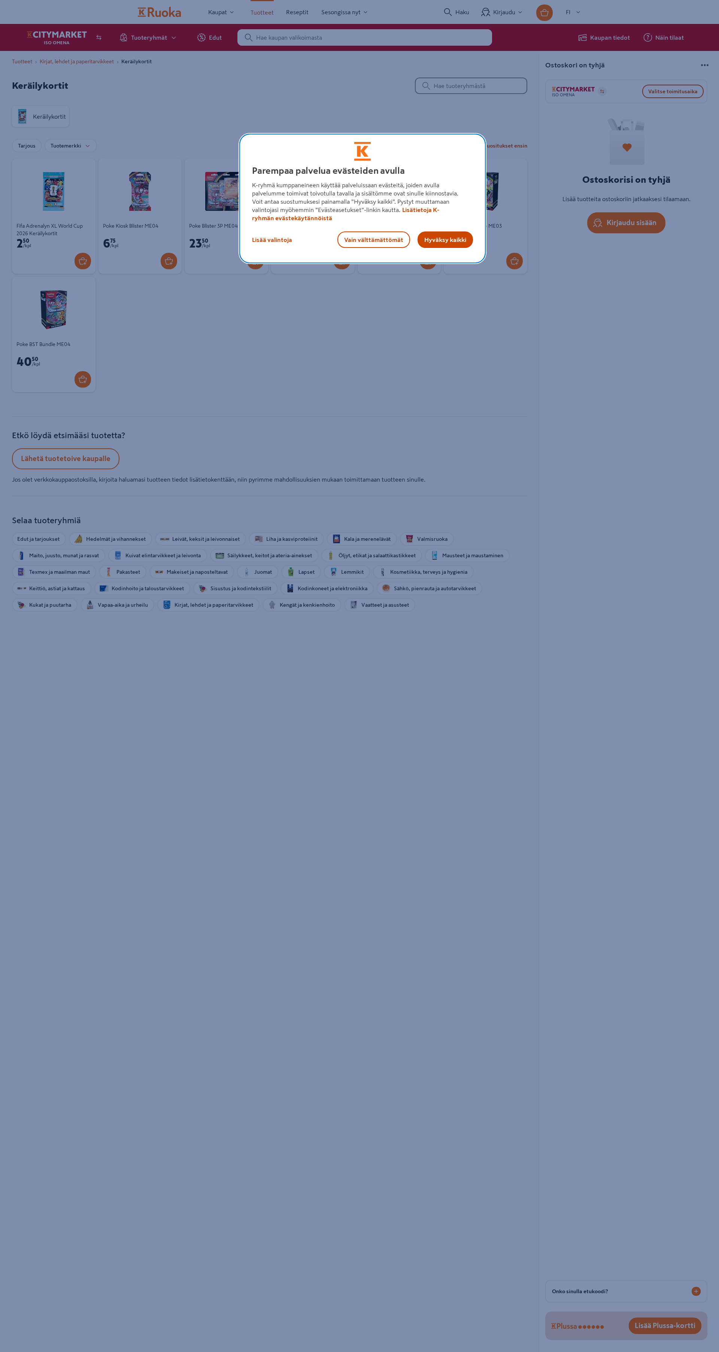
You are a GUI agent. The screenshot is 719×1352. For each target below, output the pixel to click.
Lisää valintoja (272, 240)
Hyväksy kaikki (445, 240)
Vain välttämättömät (373, 240)
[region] (362, 198)
